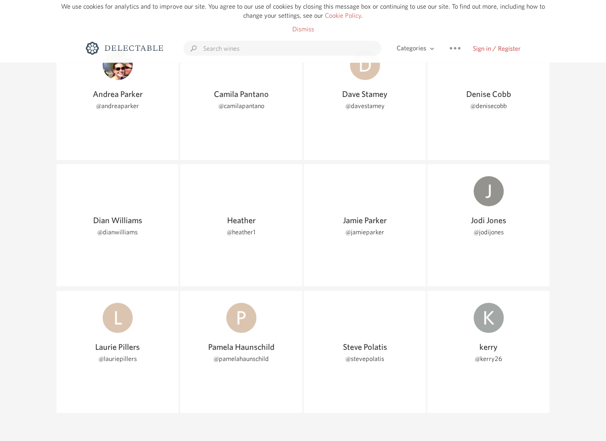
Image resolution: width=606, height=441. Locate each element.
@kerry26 (488, 359)
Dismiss (303, 29)
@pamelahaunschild (241, 359)
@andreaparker (117, 106)
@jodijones (489, 232)
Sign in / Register (497, 48)
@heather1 (241, 232)
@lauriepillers (118, 359)
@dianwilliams (117, 232)
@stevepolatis (364, 359)
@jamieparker (364, 232)
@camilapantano (241, 106)
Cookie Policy (343, 15)
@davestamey (365, 106)
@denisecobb (488, 106)
